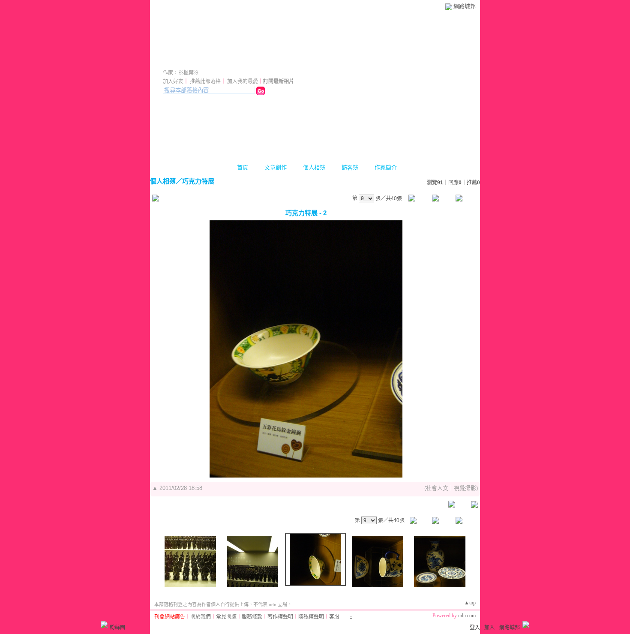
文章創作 (275, 167)
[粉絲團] (104, 624)
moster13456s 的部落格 (223, 61)
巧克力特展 (198, 181)
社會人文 (437, 488)
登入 (475, 628)
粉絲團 (117, 628)
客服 (334, 617)
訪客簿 (350, 167)
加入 (489, 628)
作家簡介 (386, 167)
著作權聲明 (280, 617)
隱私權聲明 (311, 617)
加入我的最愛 (242, 81)
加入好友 (173, 81)
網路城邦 (464, 6)
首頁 (242, 167)
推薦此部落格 (205, 81)
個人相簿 (314, 167)
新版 (313, 61)
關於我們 (200, 617)
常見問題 (226, 617)
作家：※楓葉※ (181, 73)
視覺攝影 (465, 488)
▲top (470, 603)
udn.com (467, 616)
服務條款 (252, 617)
